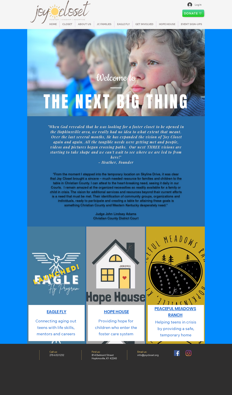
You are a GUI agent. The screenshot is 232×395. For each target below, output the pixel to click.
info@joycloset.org (148, 355)
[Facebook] (177, 353)
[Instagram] (188, 353)
